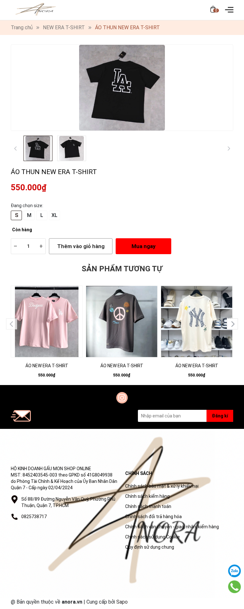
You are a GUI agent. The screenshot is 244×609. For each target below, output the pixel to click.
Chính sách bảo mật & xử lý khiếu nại (162, 486)
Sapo (122, 602)
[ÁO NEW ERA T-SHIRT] (46, 321)
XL (54, 215)
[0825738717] (234, 586)
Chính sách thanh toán (148, 506)
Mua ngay (144, 246)
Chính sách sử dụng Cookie (152, 536)
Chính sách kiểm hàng (147, 496)
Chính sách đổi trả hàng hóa (153, 516)
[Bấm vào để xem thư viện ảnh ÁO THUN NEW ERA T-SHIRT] (122, 88)
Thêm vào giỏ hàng (81, 246)
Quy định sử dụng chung (149, 547)
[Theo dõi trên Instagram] (122, 397)
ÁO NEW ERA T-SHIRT (46, 365)
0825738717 (34, 516)
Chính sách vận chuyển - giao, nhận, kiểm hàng (172, 526)
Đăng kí (220, 415)
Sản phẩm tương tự (122, 268)
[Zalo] (234, 571)
